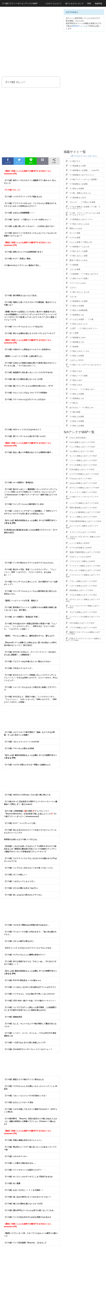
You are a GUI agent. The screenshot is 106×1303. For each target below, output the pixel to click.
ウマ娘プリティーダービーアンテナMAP (19, 3)
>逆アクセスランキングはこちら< (84, 156)
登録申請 (98, 3)
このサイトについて (53, 3)
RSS (89, 3)
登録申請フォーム (78, 26)
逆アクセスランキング (74, 3)
